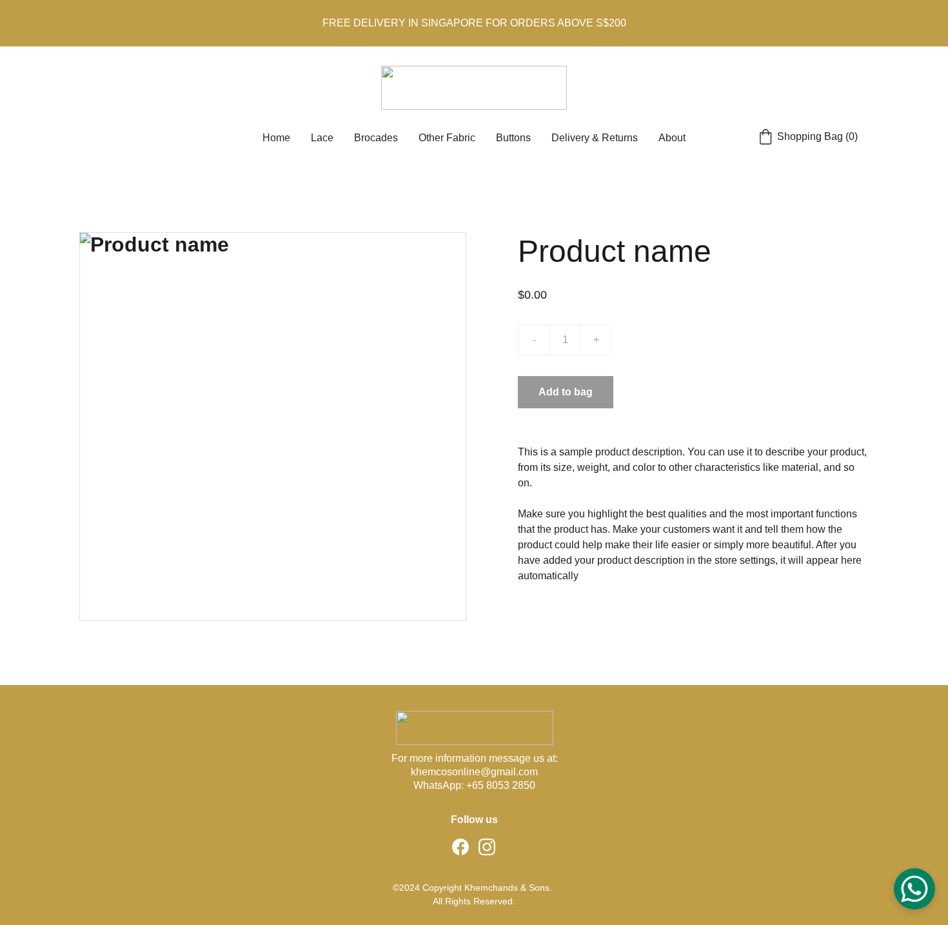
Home (276, 137)
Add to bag (565, 391)
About (672, 137)
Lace (322, 137)
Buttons (513, 137)
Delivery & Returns (594, 137)
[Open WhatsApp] (914, 889)
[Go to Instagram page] (487, 847)
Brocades (376, 137)
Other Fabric (447, 137)
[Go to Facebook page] (460, 847)
